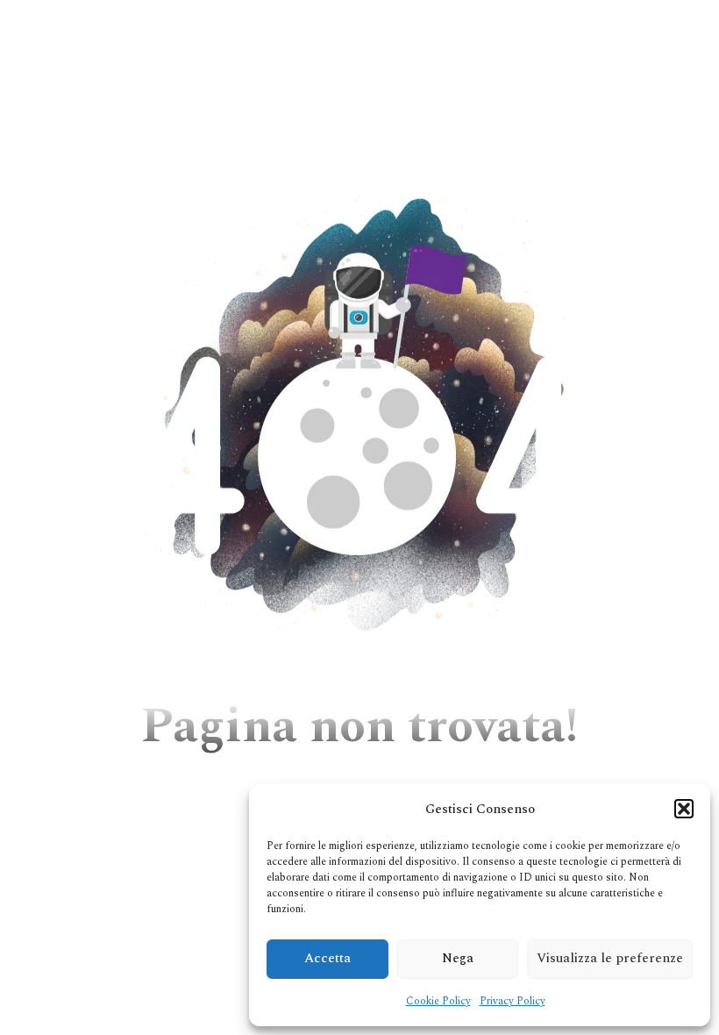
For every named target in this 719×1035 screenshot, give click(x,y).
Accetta (327, 958)
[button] (684, 808)
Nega (457, 958)
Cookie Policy (438, 1001)
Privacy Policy (512, 1001)
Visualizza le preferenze (610, 958)
